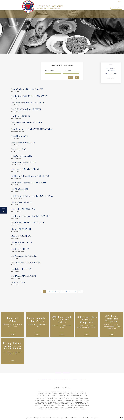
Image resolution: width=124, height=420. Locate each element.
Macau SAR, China (77, 400)
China (60, 393)
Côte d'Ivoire (41, 395)
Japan (76, 398)
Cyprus (61, 395)
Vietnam (83, 409)
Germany (68, 397)
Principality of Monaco (77, 404)
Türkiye (81, 407)
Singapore (47, 405)
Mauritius (43, 402)
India (55, 398)
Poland (45, 404)
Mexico (50, 402)
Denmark (66, 395)
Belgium (60, 392)
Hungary (50, 398)
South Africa (61, 405)
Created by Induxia (83, 380)
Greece (84, 397)
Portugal (51, 404)
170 (76, 291)
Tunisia (76, 407)
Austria (48, 392)
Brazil (72, 392)
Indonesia (61, 398)
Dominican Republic (76, 395)
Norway (86, 402)
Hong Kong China (41, 398)
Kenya (81, 398)
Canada (55, 393)
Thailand (69, 407)
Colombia (66, 393)
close (121, 417)
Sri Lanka (74, 405)
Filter (77, 77)
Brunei (77, 392)
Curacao (54, 395)
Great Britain (76, 397)
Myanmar (55, 402)
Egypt (85, 395)
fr (121, 1)
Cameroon (48, 393)
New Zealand (78, 402)
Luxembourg (67, 400)
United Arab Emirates (50, 409)
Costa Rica (83, 393)
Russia (87, 404)
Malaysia (86, 400)
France (53, 397)
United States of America (65, 409)
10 (69, 291)
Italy (72, 398)
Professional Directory (111, 77)
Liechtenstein (51, 400)
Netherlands (69, 402)
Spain (68, 405)
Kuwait (37, 400)
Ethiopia (40, 397)
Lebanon (43, 400)
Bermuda (66, 392)
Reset (70, 77)
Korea (86, 398)
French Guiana (60, 397)
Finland (47, 397)
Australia (41, 392)
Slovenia (53, 405)
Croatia (48, 395)
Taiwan (57, 407)
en (119, 1)
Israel (67, 398)
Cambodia (41, 393)
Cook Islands (74, 393)
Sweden (42, 407)
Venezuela (76, 409)
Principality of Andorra (62, 404)
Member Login (116, 8)
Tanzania (62, 407)
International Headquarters (110, 69)
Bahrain (53, 392)
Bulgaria (83, 392)
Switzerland (50, 407)
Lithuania (59, 400)
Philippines (38, 404)
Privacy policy (94, 418)
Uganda (41, 409)
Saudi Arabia (38, 405)
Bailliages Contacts (111, 73)
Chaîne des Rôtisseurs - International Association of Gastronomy (53, 380)
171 (79, 291)
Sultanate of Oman (83, 405)
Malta (37, 402)
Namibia (62, 402)
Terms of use (74, 380)
